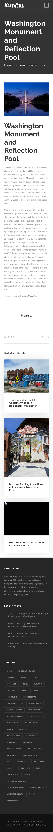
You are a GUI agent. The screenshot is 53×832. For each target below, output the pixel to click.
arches (9, 671)
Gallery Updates (28, 65)
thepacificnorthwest (15, 788)
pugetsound (39, 762)
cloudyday (38, 684)
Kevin (9, 65)
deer (36, 690)
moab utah (23, 729)
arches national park (27, 671)
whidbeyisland (12, 801)
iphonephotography (15, 716)
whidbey (32, 794)
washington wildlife (15, 794)
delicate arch (12, 697)
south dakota (12, 775)
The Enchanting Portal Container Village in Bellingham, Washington (23, 403)
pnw (8, 762)
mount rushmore (13, 736)
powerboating (22, 762)
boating (24, 678)
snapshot (11, 768)
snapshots (25, 768)
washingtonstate (37, 788)
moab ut (10, 729)
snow (38, 768)
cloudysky (11, 690)
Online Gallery (34, 296)
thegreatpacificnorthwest (17, 781)
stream (27, 775)
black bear (11, 678)
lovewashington (31, 723)
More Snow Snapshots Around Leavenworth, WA (26, 544)
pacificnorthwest (30, 755)
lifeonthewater (13, 723)
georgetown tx (35, 703)
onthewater (11, 755)
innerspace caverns (14, 710)
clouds (36, 678)
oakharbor (27, 742)
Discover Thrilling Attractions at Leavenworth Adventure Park (26, 487)
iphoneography (34, 710)
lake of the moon (35, 716)
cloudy (25, 684)
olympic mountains (14, 749)
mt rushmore (31, 736)
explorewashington (15, 703)
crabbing (24, 690)
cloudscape (11, 684)
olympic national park (36, 749)
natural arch (12, 742)
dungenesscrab (29, 697)
